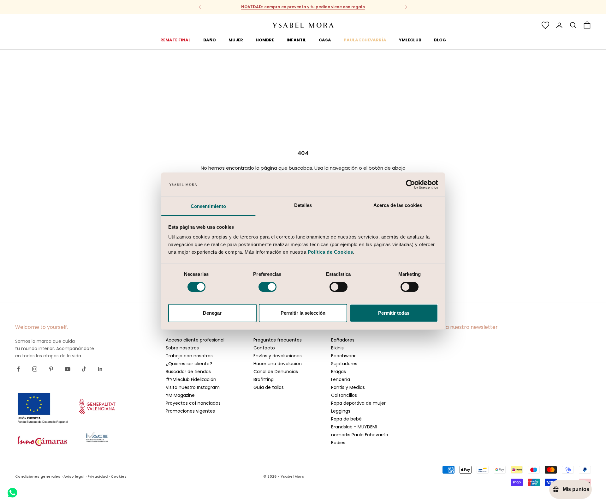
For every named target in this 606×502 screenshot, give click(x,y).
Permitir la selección (303, 313)
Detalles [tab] (303, 205)
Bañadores (342, 340)
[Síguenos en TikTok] (84, 369)
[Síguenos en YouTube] (67, 369)
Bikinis (337, 348)
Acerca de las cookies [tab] (397, 205)
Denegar (212, 313)
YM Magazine (180, 395)
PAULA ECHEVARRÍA (365, 40)
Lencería (340, 379)
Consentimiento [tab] (208, 206)
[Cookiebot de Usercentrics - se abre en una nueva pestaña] (410, 184)
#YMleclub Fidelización (191, 379)
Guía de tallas (268, 387)
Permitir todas (393, 313)
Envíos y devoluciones (277, 356)
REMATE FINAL (175, 40)
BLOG (440, 40)
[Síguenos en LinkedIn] (100, 369)
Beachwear (343, 356)
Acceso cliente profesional (195, 340)
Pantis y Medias (348, 387)
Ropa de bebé (346, 419)
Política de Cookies (330, 252)
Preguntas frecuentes (277, 340)
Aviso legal (73, 476)
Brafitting (263, 379)
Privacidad (97, 476)
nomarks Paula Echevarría (359, 435)
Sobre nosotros (182, 348)
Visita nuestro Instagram (193, 387)
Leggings (340, 411)
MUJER (236, 40)
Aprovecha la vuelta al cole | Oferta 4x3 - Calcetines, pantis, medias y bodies (303, 7)
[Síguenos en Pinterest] (51, 369)
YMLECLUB (410, 40)
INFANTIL (296, 40)
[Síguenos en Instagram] (35, 369)
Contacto (264, 348)
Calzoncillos (344, 395)
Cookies (119, 476)
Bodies (338, 442)
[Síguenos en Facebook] (18, 369)
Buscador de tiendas (188, 371)
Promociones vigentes (190, 411)
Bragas (338, 371)
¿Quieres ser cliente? (189, 363)
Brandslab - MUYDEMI (354, 427)
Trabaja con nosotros (189, 356)
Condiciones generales (37, 476)
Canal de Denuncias (275, 371)
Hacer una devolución (277, 363)
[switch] (267, 287)
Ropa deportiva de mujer (358, 403)
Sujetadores (344, 363)
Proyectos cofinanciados (193, 403)
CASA (325, 40)
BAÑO (209, 40)
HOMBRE (265, 40)
